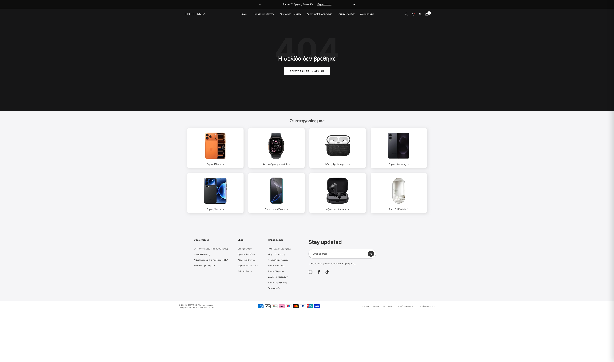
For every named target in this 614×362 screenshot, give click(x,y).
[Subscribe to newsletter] (371, 254)
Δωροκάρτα (367, 13)
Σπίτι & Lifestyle (346, 13)
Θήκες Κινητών (245, 249)
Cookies (375, 306)
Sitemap (365, 306)
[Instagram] (310, 272)
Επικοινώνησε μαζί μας (204, 265)
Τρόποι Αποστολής (276, 265)
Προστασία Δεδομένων (425, 306)
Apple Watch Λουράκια (319, 13)
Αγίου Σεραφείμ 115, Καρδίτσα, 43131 (211, 260)
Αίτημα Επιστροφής (277, 254)
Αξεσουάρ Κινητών (290, 13)
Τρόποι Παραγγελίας (277, 282)
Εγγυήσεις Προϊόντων (278, 277)
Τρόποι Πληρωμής (276, 271)
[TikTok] (327, 272)
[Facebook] (319, 272)
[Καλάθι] (427, 14)
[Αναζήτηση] (406, 14)
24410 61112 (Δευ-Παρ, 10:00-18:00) (211, 249)
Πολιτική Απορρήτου (404, 306)
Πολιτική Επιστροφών (278, 260)
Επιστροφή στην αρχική (307, 71)
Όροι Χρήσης (387, 306)
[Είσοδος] (420, 14)
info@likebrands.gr (202, 254)
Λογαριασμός (274, 288)
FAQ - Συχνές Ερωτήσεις (279, 249)
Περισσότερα (324, 4)
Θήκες (244, 13)
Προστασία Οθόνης (264, 13)
